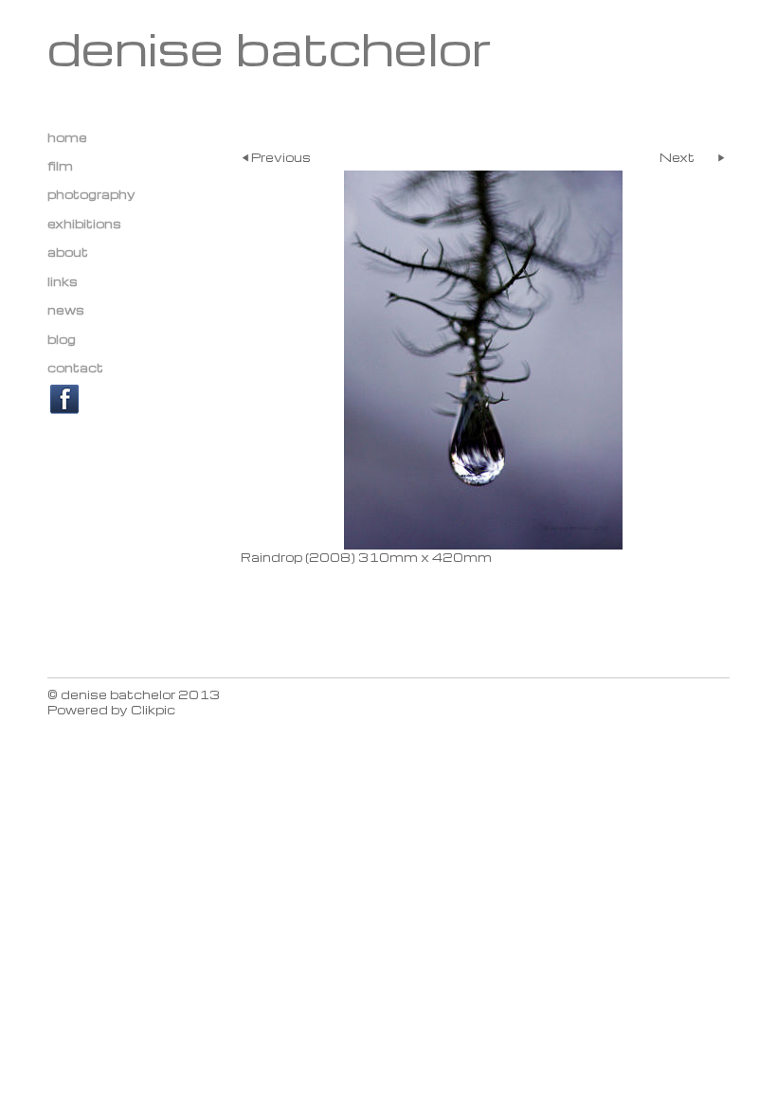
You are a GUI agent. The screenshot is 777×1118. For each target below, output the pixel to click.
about (67, 252)
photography (91, 194)
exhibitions (84, 223)
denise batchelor (270, 47)
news (65, 309)
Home (67, 137)
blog (61, 339)
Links (62, 281)
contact (75, 367)
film (60, 165)
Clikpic (153, 709)
